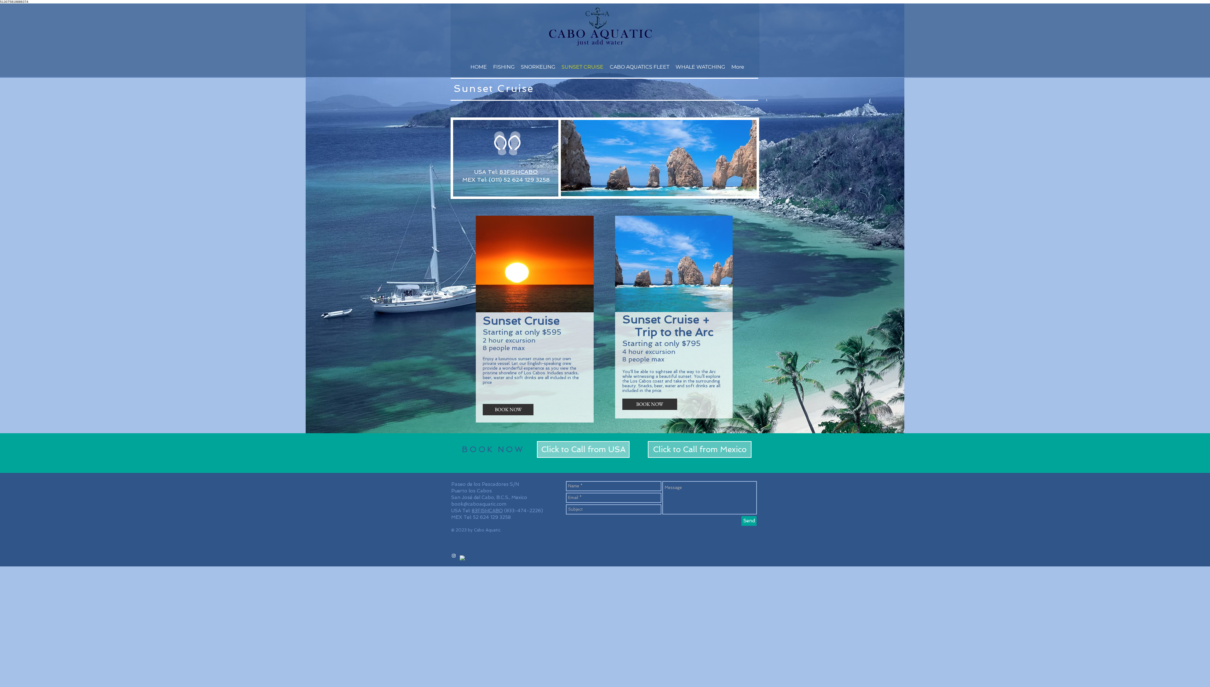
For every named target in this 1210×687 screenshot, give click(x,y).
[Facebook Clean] (462, 557)
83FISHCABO (518, 171)
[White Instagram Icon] (453, 555)
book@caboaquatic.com (478, 504)
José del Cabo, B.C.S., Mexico (494, 497)
